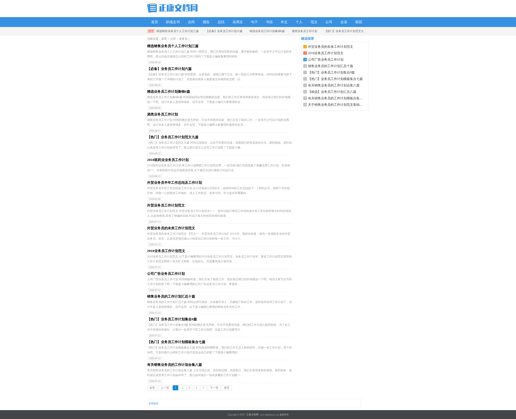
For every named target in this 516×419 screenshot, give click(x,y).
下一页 (214, 387)
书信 (269, 22)
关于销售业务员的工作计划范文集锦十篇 (337, 104)
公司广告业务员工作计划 (325, 59)
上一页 (165, 387)
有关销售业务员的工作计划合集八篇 (334, 85)
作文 (284, 22)
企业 (343, 22)
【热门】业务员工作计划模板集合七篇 (335, 79)
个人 (299, 22)
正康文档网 (252, 414)
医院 (358, 22)
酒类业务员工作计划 (304, 31)
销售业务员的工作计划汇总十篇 (330, 66)
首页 (154, 22)
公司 (329, 22)
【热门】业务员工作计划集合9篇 (331, 72)
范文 (314, 22)
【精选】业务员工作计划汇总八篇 (332, 91)
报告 (206, 22)
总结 (221, 22)
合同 (191, 22)
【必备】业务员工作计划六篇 (224, 31)
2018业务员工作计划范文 (325, 53)
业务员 (183, 38)
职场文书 (173, 22)
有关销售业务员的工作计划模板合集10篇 (337, 98)
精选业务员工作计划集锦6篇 (267, 31)
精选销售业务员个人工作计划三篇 (177, 31)
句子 (254, 22)
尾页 (227, 387)
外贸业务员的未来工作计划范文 (330, 46)
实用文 (238, 22)
